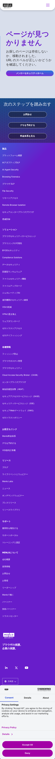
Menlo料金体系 (9, 436)
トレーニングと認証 (11, 542)
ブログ (5, 467)
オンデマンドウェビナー (13, 495)
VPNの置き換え (9, 314)
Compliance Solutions (12, 257)
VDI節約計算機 (9, 450)
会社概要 (6, 559)
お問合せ (27, 114)
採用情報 (6, 566)
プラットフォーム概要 (12, 155)
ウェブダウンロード (11, 321)
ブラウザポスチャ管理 (12, 361)
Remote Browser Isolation (14, 205)
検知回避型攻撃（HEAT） (13, 389)
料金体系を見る (27, 136)
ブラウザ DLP (8, 184)
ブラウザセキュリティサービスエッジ (19, 236)
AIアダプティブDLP (11, 162)
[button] (48, 5)
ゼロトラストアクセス (12, 328)
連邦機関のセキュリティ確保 (15, 300)
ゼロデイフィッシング (12, 335)
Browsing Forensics (11, 176)
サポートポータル (10, 535)
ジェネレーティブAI (11, 293)
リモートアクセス (10, 198)
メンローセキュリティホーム (30, 73)
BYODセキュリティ (11, 250)
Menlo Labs (7, 481)
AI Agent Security (10, 169)
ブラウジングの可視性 (12, 243)
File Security (8, 191)
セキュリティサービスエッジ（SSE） (19, 403)
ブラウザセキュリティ (12, 368)
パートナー (7, 602)
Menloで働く (8, 594)
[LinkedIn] (6, 667)
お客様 (5, 580)
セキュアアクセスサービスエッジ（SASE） (21, 396)
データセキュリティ (11, 264)
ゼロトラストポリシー (12, 417)
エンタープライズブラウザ (14, 382)
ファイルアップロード (12, 286)
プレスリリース (9, 502)
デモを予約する (27, 125)
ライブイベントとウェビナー (15, 474)
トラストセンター (10, 616)
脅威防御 (6, 219)
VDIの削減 (7, 307)
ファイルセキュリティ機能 (14, 279)
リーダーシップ (9, 587)
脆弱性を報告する (10, 528)
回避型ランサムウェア (12, 271)
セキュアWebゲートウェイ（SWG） (18, 410)
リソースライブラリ (11, 509)
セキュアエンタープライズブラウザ (18, 212)
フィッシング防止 (10, 354)
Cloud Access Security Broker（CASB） (20, 375)
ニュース (6, 488)
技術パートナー (9, 609)
